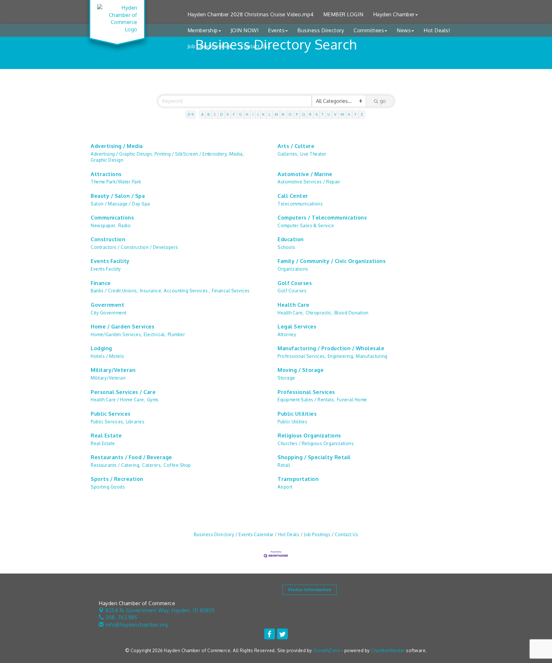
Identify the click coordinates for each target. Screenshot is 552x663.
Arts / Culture (296, 146)
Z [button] (362, 114)
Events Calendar (256, 534)
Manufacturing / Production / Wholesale (331, 348)
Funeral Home (352, 399)
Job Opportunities (209, 46)
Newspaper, (103, 225)
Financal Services (231, 290)
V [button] (335, 114)
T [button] (323, 114)
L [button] (270, 114)
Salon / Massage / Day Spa (120, 203)
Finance (101, 283)
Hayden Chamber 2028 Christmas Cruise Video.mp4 (251, 14)
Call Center (293, 196)
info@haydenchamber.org (136, 624)
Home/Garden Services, (116, 334)
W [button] (342, 114)
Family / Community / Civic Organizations (332, 261)
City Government (108, 312)
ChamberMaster (388, 650)
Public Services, (107, 421)
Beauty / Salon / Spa (118, 196)
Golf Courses (295, 283)
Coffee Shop (177, 465)
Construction (108, 239)
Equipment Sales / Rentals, (306, 399)
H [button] (247, 114)
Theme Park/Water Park (116, 181)
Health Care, (291, 312)
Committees (369, 30)
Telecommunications (300, 203)
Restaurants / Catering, (116, 465)
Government (107, 305)
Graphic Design (107, 160)
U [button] (328, 114)
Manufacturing (371, 356)
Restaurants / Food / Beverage (131, 457)
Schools (286, 247)
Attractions (106, 174)
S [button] (317, 114)
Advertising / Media (117, 146)
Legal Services (297, 326)
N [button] (283, 114)
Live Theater (313, 154)
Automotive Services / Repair (309, 181)
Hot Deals (288, 534)
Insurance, (151, 290)
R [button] (310, 114)
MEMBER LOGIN (343, 14)
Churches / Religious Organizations (316, 443)
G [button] (240, 114)
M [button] (276, 114)
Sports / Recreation (117, 479)
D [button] (221, 114)
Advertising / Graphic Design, (122, 154)
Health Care (294, 305)
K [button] (263, 114)
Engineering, (341, 356)
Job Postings (317, 534)
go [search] (383, 101)
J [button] (258, 114)
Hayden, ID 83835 (159, 610)
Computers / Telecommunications (322, 217)
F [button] (234, 114)
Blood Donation (351, 312)
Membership (203, 30)
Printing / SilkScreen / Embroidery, (191, 154)
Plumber (176, 334)
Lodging (101, 348)
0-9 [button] (191, 114)
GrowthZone (326, 650)
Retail (284, 465)
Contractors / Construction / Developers (134, 247)
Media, (236, 154)
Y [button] (355, 114)
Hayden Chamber (394, 14)
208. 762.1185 (120, 617)
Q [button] (303, 114)
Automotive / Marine (305, 174)
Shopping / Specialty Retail (314, 457)
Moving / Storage (301, 370)
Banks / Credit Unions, (114, 290)
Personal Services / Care (123, 392)
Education (291, 239)
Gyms (153, 399)
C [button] (215, 114)
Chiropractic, (319, 312)
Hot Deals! (437, 30)
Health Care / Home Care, (118, 399)
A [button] (202, 114)
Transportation (298, 479)
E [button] (228, 114)
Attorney (287, 334)
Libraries (135, 421)
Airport (285, 487)
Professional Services (306, 392)
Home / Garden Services (122, 326)
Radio (124, 225)
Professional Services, (302, 356)
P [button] (297, 114)
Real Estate (106, 435)
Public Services (111, 414)
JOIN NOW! (245, 30)
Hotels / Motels (107, 356)
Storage (286, 378)
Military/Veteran (113, 370)
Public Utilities (297, 414)
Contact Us (254, 46)
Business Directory (320, 30)
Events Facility (110, 261)
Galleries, (288, 154)
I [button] (253, 114)
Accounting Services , (187, 290)
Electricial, (155, 334)
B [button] (208, 114)
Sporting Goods (108, 487)
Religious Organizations (309, 435)
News (404, 30)
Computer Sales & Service (306, 225)
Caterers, (152, 465)
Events (276, 30)
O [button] (290, 114)
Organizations (293, 269)
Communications (112, 217)
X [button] (349, 114)
